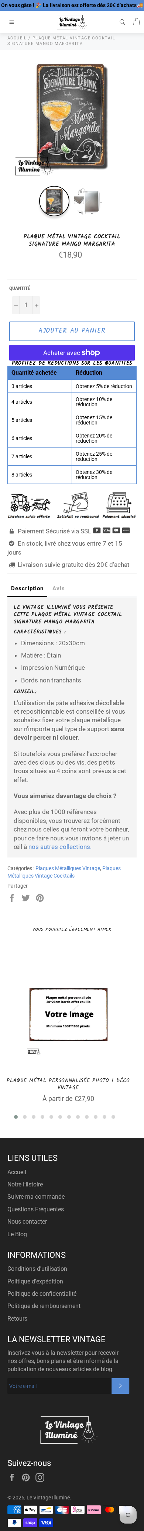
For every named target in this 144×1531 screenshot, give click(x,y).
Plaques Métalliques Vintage (67, 868)
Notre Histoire (25, 1184)
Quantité (19, 288)
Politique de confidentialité (41, 1293)
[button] (15, 1117)
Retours (17, 1318)
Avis (58, 588)
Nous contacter (27, 1221)
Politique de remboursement (43, 1305)
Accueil (16, 1172)
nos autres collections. (60, 846)
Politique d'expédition (35, 1281)
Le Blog (17, 1234)
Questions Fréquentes (35, 1209)
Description (27, 588)
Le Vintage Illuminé (48, 1498)
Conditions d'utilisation (37, 1268)
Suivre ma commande (36, 1196)
